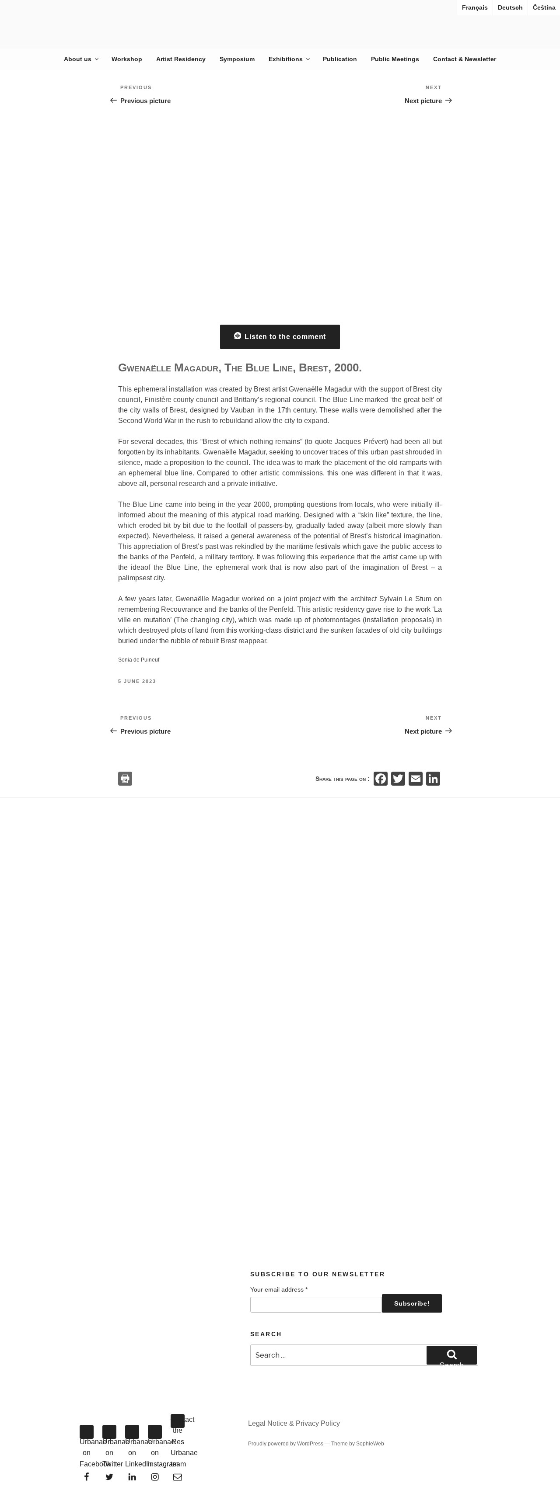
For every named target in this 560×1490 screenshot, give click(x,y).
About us (77, 58)
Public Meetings (395, 58)
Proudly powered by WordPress (286, 1444)
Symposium (237, 58)
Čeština (544, 7)
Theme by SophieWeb (357, 1444)
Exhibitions (286, 58)
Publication (340, 58)
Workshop (127, 58)
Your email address (279, 1289)
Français (475, 7)
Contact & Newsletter (464, 58)
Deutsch (510, 7)
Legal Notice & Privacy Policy (294, 1423)
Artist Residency (181, 58)
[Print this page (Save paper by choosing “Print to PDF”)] (125, 779)
